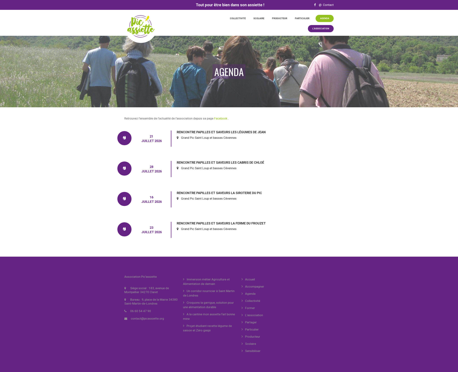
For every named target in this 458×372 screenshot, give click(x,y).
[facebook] (315, 5)
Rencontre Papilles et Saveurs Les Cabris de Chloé (220, 162)
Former (250, 308)
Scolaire (258, 18)
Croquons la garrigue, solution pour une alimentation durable (208, 305)
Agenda (324, 18)
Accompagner (254, 286)
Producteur (279, 18)
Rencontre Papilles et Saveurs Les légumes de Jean (221, 132)
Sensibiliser (252, 351)
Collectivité (238, 18)
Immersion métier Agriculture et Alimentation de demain (206, 282)
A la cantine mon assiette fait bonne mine (209, 316)
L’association (254, 315)
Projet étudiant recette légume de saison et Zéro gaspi (207, 328)
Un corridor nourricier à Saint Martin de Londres (209, 293)
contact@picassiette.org (147, 318)
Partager (251, 322)
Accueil (250, 279)
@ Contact (325, 5)
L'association (320, 28)
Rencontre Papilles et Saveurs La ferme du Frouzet (221, 223)
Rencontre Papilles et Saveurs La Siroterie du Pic (219, 193)
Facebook (220, 118)
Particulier (302, 18)
